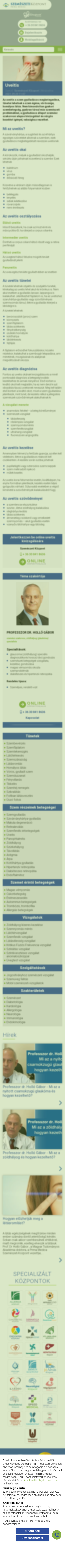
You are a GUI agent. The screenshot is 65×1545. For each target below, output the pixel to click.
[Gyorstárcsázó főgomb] (56, 1535)
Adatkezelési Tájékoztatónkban (41, 1480)
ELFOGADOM (32, 1531)
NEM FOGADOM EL (33, 1538)
